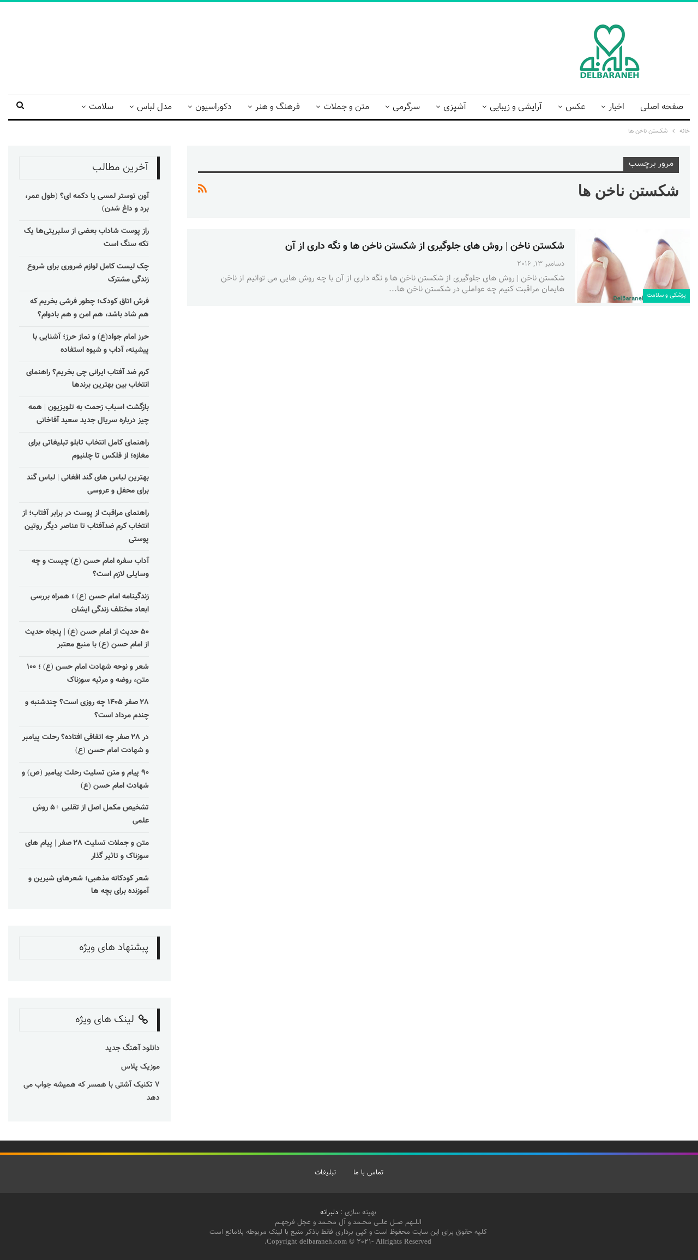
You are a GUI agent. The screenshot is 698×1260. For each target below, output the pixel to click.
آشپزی (454, 107)
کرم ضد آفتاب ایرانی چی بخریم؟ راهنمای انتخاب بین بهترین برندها (87, 379)
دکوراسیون (213, 107)
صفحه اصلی (661, 107)
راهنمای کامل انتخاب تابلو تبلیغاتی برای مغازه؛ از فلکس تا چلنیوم (88, 449)
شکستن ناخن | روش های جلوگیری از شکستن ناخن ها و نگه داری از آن (424, 246)
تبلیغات (325, 1172)
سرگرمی (406, 107)
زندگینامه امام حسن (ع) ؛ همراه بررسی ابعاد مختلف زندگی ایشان (90, 603)
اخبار (616, 107)
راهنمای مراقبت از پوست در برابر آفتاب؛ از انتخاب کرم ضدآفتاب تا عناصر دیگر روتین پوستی (85, 526)
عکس (575, 107)
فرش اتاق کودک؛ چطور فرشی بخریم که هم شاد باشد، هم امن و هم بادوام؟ (89, 308)
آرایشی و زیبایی (516, 107)
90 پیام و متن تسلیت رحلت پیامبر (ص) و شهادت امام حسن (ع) (85, 779)
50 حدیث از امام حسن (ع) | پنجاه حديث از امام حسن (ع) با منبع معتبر (87, 638)
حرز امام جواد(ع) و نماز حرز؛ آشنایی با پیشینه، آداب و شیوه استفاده (91, 343)
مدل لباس (154, 107)
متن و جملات (346, 107)
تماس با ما (368, 1172)
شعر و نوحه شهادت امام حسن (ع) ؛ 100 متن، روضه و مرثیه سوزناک (88, 673)
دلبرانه (329, 1212)
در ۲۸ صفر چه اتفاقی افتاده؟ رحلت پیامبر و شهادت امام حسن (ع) (85, 744)
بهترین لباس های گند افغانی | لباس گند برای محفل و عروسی (88, 484)
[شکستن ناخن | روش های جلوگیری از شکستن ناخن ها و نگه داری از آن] (632, 265)
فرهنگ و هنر (277, 107)
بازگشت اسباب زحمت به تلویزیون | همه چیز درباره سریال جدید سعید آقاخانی (88, 414)
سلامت (101, 107)
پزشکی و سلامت (666, 295)
